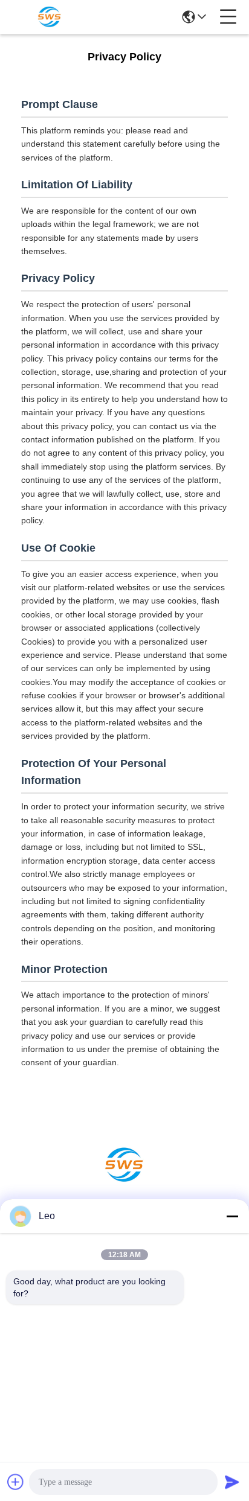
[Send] (232, 1481)
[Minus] (232, 1216)
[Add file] (15, 1481)
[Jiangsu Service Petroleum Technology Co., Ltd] (49, 17)
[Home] (124, 1179)
